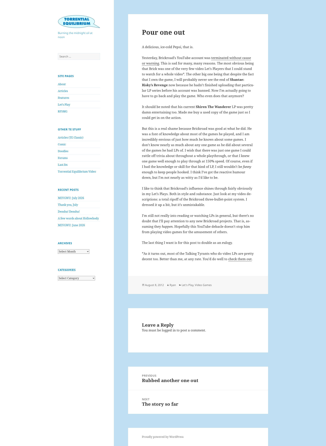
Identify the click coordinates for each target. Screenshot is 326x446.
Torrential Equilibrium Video (77, 171)
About (62, 84)
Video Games (203, 285)
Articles (63, 91)
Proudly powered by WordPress (163, 437)
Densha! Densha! (69, 211)
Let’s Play (64, 104)
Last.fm (63, 165)
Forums (63, 158)
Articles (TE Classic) (70, 137)
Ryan (173, 285)
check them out (240, 259)
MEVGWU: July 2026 (71, 198)
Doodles (63, 151)
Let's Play (187, 285)
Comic (62, 144)
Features (63, 98)
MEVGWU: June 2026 (71, 225)
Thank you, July (68, 205)
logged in (169, 330)
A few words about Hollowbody (78, 218)
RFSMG (62, 111)
